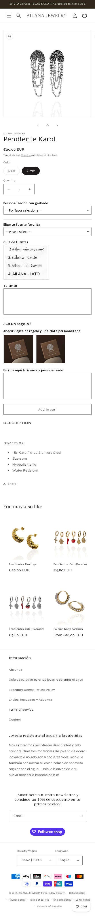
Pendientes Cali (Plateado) (26, 629)
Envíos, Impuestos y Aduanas (30, 700)
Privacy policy (17, 899)
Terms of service (39, 899)
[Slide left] (38, 125)
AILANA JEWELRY (30, 893)
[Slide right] (57, 125)
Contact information (49, 906)
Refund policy (77, 893)
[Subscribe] (81, 816)
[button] (9, 15)
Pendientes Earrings (22, 564)
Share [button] (12, 484)
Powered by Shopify (53, 893)
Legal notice (83, 899)
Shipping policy (62, 899)
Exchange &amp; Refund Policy (32, 690)
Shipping (26, 155)
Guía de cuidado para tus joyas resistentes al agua (46, 680)
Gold (14, 172)
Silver (31, 171)
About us (15, 670)
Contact (15, 719)
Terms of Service (21, 709)
